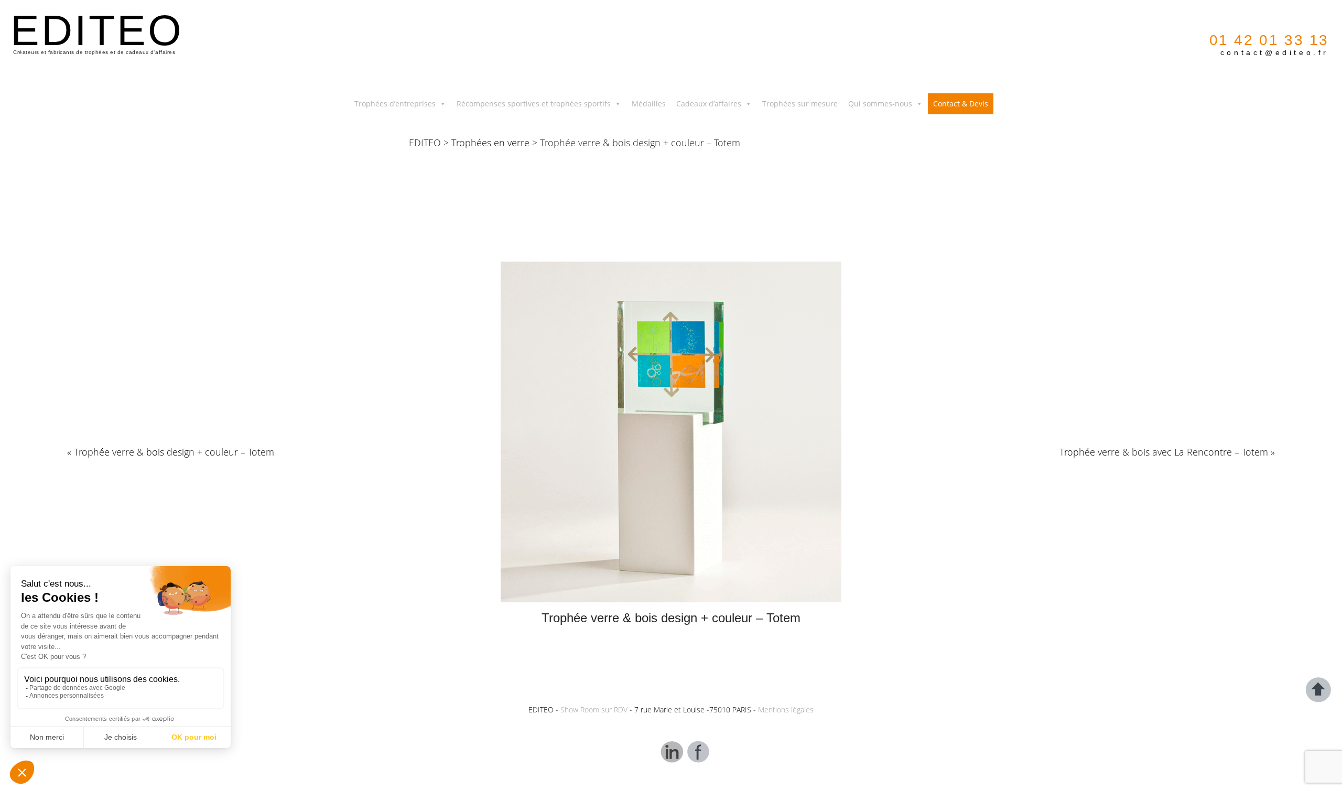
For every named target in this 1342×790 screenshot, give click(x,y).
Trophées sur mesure (800, 104)
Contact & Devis (960, 104)
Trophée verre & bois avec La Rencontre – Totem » (1167, 452)
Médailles (649, 104)
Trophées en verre (490, 142)
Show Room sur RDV (593, 710)
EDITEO (425, 142)
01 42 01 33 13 (1269, 40)
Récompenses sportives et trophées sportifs (534, 104)
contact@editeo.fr (1274, 52)
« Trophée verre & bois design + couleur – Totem (170, 452)
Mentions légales (786, 710)
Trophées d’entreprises (395, 104)
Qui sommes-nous (880, 104)
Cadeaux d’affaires (708, 104)
